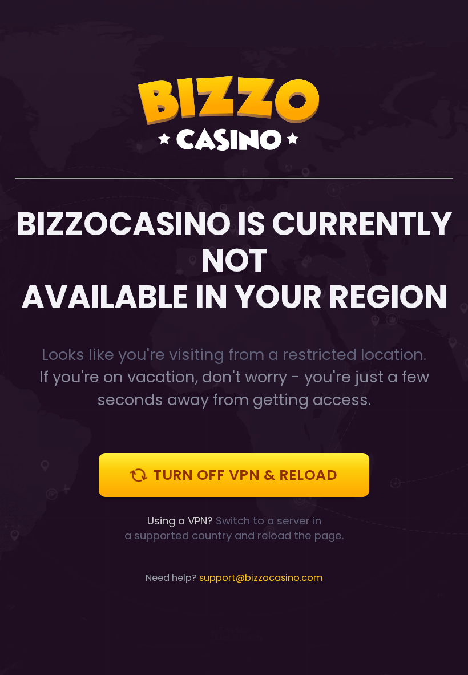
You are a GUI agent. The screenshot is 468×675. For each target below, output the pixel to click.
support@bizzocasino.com (261, 577)
